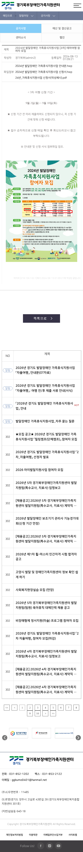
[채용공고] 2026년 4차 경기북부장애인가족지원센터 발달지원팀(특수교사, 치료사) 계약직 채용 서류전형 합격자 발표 (46, 690)
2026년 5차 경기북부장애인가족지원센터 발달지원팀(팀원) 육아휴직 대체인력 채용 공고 (46, 605)
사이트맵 (73, 835)
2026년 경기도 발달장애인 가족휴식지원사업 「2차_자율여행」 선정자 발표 (47, 454)
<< (6, 707)
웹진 (62, 37)
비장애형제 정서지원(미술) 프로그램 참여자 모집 (47, 620)
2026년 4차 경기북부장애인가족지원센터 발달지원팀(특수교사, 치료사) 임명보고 (46, 654)
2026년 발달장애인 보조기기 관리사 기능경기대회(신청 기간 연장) (47, 521)
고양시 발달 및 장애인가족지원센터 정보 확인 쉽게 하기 (47, 574)
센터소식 (21, 37)
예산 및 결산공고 (62, 28)
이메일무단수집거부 (53, 835)
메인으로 (7, 15)
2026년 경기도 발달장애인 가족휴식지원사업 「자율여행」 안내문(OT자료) (45, 370)
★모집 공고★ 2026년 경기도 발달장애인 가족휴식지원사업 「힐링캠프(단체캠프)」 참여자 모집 (46, 436)
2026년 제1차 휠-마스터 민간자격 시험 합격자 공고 (46, 557)
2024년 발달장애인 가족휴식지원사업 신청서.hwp (43, 71)
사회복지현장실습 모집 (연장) (35, 590)
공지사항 (21, 28)
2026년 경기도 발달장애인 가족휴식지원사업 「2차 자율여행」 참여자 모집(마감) (47, 636)
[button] (78, 739)
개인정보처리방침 (14, 835)
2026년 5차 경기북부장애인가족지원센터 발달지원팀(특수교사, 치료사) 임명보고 (46, 485)
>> (53, 713)
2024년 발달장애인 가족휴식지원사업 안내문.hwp (43, 66)
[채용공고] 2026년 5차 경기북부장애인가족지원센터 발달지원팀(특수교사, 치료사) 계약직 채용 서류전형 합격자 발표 (46, 539)
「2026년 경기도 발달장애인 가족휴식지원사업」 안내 (44, 406)
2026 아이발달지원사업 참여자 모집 (39, 470)
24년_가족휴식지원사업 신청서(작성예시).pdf (41, 77)
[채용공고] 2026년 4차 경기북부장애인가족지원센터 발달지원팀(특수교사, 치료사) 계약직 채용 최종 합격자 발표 (46, 672)
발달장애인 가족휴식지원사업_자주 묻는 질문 (45, 421)
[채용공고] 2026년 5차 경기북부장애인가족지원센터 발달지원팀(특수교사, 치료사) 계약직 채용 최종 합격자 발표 (46, 503)
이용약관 (33, 835)
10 (37, 713)
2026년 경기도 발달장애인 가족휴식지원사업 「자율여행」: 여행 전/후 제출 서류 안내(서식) (45, 388)
